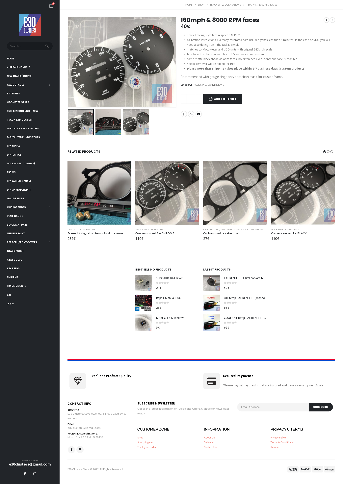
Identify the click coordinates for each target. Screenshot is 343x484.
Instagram (80, 449)
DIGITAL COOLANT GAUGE (23, 128)
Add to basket (225, 99)
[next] (332, 20)
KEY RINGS (13, 268)
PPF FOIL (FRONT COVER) (22, 242)
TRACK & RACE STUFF (20, 119)
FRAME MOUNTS (16, 286)
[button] (68, 62)
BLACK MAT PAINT (18, 224)
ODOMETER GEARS (18, 102)
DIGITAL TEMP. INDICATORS (23, 137)
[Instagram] (35, 474)
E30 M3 (11, 172)
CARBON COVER (211, 229)
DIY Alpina (13, 146)
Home (10, 58)
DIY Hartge (14, 154)
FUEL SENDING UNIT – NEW (22, 111)
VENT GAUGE (15, 216)
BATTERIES (13, 93)
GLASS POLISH (15, 251)
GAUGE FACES (15, 84)
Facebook (184, 114)
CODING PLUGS (16, 207)
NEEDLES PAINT (16, 233)
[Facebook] (25, 474)
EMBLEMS (12, 277)
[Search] (47, 46)
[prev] (326, 20)
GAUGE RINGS (15, 198)
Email (199, 114)
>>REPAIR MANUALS (18, 67)
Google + (191, 114)
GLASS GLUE (14, 259)
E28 (9, 294)
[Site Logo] (30, 25)
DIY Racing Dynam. (19, 181)
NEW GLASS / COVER (19, 76)
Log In (10, 303)
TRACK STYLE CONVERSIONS (208, 84)
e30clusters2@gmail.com (84, 428)
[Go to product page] (99, 193)
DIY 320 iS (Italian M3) (21, 163)
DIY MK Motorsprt (19, 189)
